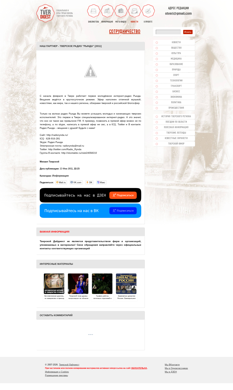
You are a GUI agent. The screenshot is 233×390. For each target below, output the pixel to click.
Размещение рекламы (56, 375)
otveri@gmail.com (178, 13)
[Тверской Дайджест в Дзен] (90, 201)
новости (134, 22)
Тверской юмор (176, 144)
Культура (176, 53)
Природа (176, 70)
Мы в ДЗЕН (171, 372)
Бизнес (176, 91)
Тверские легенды (176, 133)
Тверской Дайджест (69, 364)
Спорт (176, 75)
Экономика (176, 97)
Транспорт (176, 86)
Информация (60, 175)
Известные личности (176, 138)
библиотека (93, 22)
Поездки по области (176, 122)
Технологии (176, 81)
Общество (176, 48)
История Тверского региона (176, 116)
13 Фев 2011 (66, 168)
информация (107, 22)
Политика (176, 102)
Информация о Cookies (57, 372)
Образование (176, 64)
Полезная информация (176, 127)
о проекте (148, 22)
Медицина (176, 59)
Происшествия (176, 108)
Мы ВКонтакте (172, 364)
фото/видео (120, 22)
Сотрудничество (124, 32)
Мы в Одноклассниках (176, 368)
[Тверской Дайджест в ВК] (90, 217)
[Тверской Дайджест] (45, 13)
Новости (176, 42)
